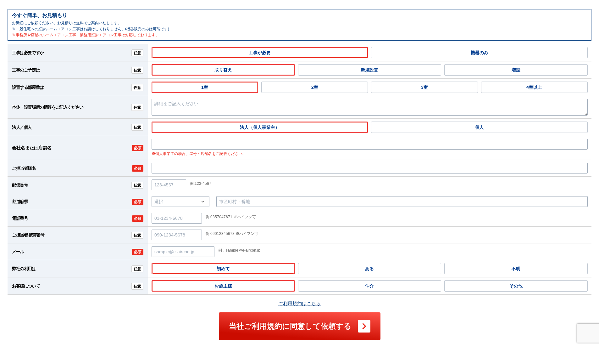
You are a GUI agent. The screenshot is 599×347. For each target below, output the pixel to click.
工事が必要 (260, 52)
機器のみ (479, 52)
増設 (516, 69)
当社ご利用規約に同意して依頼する (290, 326)
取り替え (223, 69)
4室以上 (534, 87)
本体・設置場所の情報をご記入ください (76, 107)
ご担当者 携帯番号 (76, 234)
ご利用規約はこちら (299, 303)
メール (76, 251)
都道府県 (76, 201)
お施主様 (223, 285)
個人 (479, 127)
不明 (516, 268)
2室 (314, 87)
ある (369, 268)
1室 (204, 87)
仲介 (369, 285)
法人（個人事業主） (260, 127)
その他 (516, 285)
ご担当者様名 (76, 168)
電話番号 (76, 218)
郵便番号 (76, 184)
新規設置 (369, 69)
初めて (223, 268)
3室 (424, 87)
